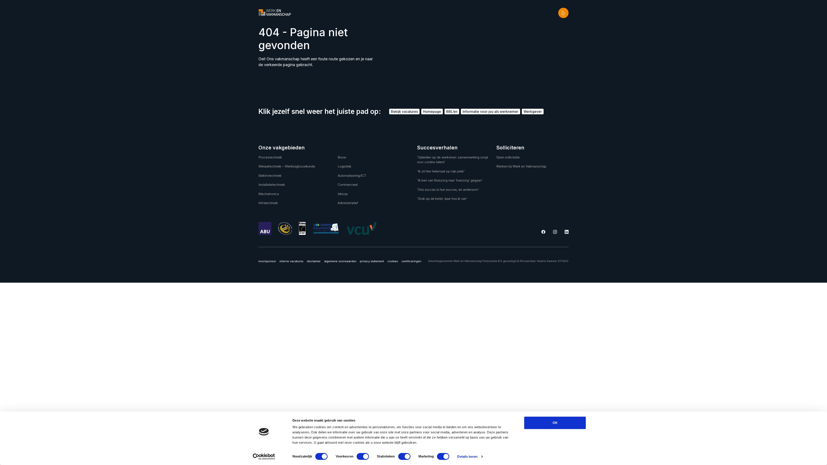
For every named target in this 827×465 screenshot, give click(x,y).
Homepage (432, 111)
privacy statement (372, 261)
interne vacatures (291, 261)
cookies (392, 261)
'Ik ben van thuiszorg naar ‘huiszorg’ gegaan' (450, 180)
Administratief (348, 203)
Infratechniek (268, 203)
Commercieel (348, 185)
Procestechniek (270, 157)
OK (555, 423)
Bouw (342, 157)
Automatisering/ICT (352, 176)
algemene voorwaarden (340, 261)
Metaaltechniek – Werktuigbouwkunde (286, 166)
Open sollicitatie (508, 157)
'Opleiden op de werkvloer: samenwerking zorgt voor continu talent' (452, 159)
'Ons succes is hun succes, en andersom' (448, 190)
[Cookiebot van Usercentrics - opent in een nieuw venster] (264, 456)
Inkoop (343, 194)
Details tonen (467, 456)
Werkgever (533, 111)
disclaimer (314, 261)
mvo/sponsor (267, 261)
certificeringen (411, 261)
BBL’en (451, 111)
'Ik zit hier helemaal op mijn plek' (441, 171)
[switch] (363, 456)
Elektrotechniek (269, 176)
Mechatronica (268, 194)
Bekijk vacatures (404, 111)
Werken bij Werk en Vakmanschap (521, 166)
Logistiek (344, 166)
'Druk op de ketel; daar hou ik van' (442, 199)
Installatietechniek (271, 185)
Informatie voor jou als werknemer (490, 111)
